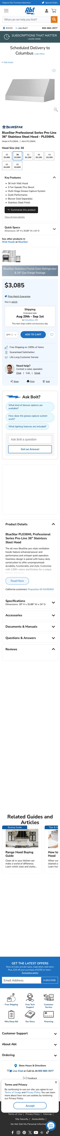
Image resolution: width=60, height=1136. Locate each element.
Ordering (8, 1055)
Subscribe (49, 980)
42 (28, 156)
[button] (30, 50)
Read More (17, 581)
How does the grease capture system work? (27, 417)
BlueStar (23, 241)
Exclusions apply (30, 972)
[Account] (46, 10)
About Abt (9, 1044)
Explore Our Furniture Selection (16, 2)
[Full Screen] (56, 110)
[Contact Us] (10, 373)
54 (49, 156)
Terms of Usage (13, 1092)
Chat (18, 373)
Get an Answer (30, 449)
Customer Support (15, 1033)
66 (17, 166)
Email (37, 373)
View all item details (15, 217)
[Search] (54, 19)
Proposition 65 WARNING (41, 589)
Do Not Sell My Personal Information (30, 1124)
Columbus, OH (31, 320)
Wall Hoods (8, 62)
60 (7, 166)
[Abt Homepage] (30, 11)
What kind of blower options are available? (25, 407)
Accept (30, 1106)
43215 (14, 302)
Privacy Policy (33, 1092)
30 (7, 156)
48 (39, 156)
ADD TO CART (33, 334)
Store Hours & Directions (32, 1065)
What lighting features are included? (27, 426)
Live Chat (17, 1071)
